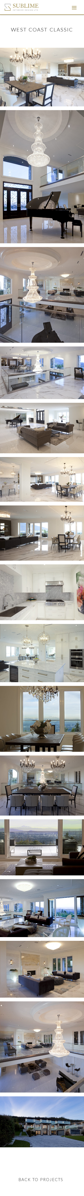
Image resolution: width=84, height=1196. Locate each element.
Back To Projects (40, 1179)
